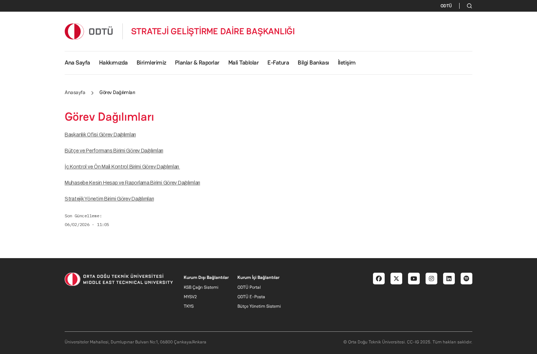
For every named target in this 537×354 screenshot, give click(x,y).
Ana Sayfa (77, 62)
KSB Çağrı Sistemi (201, 287)
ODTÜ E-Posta (251, 297)
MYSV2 (190, 297)
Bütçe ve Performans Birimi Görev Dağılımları (114, 150)
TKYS (189, 306)
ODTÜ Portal (249, 287)
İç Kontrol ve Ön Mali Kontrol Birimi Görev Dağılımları (122, 167)
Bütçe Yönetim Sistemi (259, 306)
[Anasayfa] (89, 31)
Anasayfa (75, 92)
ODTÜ (446, 6)
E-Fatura (278, 62)
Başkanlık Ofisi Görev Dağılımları (100, 134)
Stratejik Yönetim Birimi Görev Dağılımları (109, 199)
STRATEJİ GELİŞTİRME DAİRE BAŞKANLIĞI (213, 31)
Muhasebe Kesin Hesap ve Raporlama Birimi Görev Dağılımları (132, 183)
